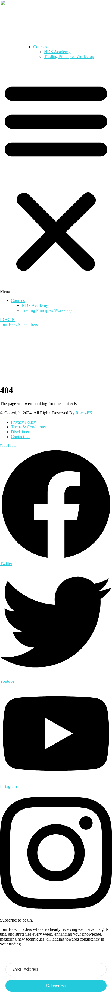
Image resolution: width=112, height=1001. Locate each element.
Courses (40, 46)
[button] (56, 178)
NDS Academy (57, 51)
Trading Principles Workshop (69, 56)
